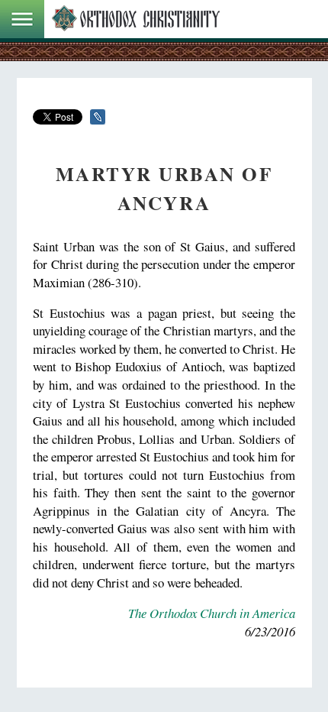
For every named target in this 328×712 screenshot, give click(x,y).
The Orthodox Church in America (211, 613)
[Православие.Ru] (136, 19)
